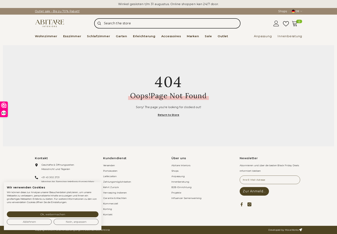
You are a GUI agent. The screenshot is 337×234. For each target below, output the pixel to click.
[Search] (167, 23)
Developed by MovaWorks (283, 229)
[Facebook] (242, 204)
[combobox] (172, 23)
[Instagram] (249, 204)
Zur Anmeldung (256, 191)
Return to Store (168, 114)
